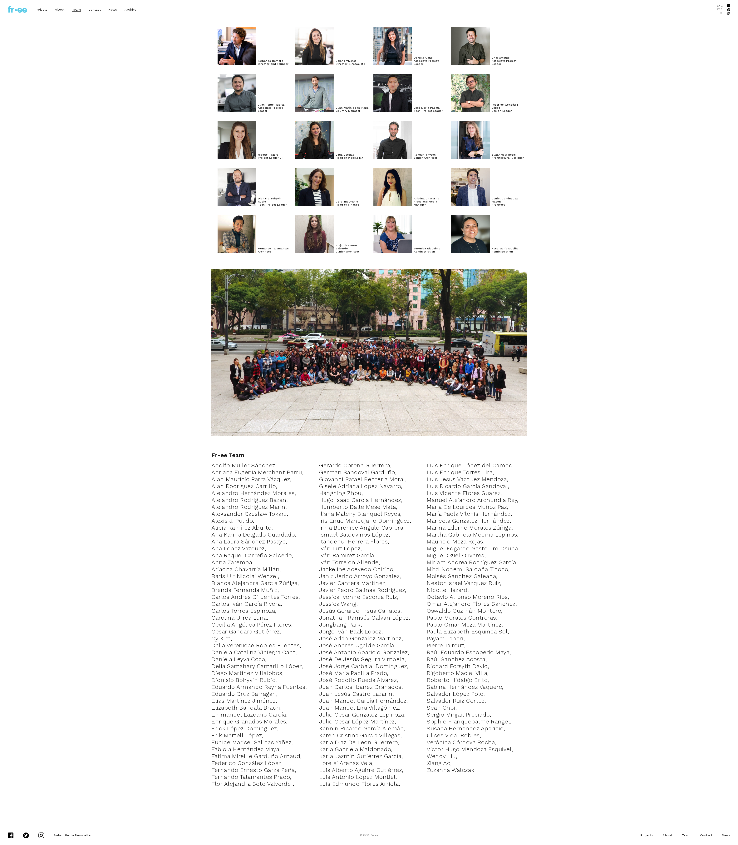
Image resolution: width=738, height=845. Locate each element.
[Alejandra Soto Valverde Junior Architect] (334, 260)
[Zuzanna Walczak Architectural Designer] (489, 166)
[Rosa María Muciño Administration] (489, 260)
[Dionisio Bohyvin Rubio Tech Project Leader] (257, 213)
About (60, 9)
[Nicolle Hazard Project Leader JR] (257, 166)
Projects (41, 9)
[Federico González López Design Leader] (489, 119)
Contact (95, 9)
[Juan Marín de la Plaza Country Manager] (334, 119)
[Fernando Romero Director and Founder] (257, 72)
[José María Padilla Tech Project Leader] (412, 119)
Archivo (130, 9)
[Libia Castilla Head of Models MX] (334, 166)
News (112, 9)
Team (76, 9)
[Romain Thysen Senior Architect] (412, 166)
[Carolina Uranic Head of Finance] (334, 213)
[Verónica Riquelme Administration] (412, 260)
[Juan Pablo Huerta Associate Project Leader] (257, 119)
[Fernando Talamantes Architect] (257, 260)
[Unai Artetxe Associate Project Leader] (489, 72)
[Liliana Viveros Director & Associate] (334, 72)
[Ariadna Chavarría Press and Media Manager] (412, 213)
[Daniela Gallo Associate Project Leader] (412, 72)
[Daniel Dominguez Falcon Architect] (489, 213)
